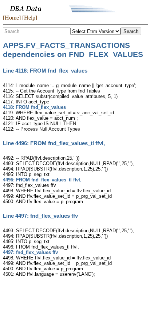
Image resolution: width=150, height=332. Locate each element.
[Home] (12, 18)
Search (130, 31)
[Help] (29, 18)
